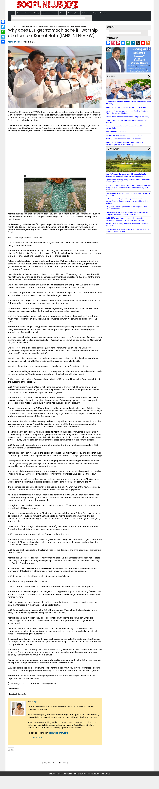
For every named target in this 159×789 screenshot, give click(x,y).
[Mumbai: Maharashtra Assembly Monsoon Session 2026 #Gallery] (128, 98)
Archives (85, 13)
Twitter (40, 737)
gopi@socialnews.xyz (58, 733)
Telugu (94, 13)
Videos (45, 13)
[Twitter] (2, 26)
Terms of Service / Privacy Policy (86, 774)
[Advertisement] (112, 5)
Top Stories (113, 148)
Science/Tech (73, 13)
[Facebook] (2, 21)
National (17, 26)
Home (11, 13)
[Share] (2, 41)
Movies (28, 13)
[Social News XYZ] (47, 9)
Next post (62, 763)
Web (37, 737)
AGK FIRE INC (67, 774)
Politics (19, 13)
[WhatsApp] (2, 31)
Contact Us (105, 774)
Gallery (36, 13)
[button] (25, 176)
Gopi (18, 42)
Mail (34, 737)
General (102, 13)
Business (53, 13)
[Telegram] (2, 36)
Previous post (49, 763)
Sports (62, 13)
